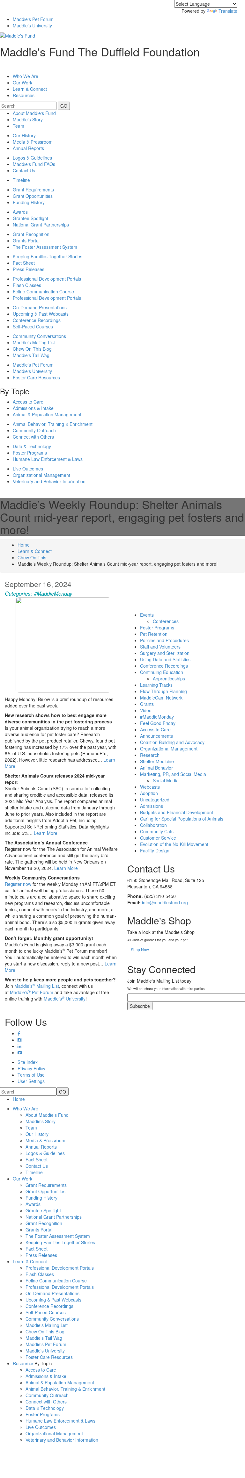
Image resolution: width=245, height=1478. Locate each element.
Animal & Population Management (47, 414)
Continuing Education (161, 672)
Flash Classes (27, 285)
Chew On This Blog (32, 349)
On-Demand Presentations (40, 307)
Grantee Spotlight (30, 218)
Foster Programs (30, 452)
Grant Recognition (31, 234)
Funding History (29, 202)
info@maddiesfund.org (165, 902)
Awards (20, 212)
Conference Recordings (37, 320)
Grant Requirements (33, 189)
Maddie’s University (64, 998)
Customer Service (158, 838)
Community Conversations (39, 336)
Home (24, 545)
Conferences (166, 621)
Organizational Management (41, 475)
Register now (18, 884)
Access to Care (28, 401)
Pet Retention (153, 634)
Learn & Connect (35, 551)
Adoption (149, 793)
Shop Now (140, 949)
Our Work (22, 1178)
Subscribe (140, 1006)
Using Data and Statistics (165, 659)
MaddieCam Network (161, 697)
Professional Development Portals (47, 279)
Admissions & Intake (33, 408)
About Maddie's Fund (34, 113)
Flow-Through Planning (163, 691)
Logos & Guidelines (32, 157)
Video (146, 710)
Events (147, 615)
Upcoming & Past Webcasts (41, 314)
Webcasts (150, 787)
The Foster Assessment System (45, 247)
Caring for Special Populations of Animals (181, 818)
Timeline (21, 180)
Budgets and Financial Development (176, 812)
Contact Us (24, 170)
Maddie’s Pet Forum (31, 992)
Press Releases (28, 269)
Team (18, 126)
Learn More (45, 833)
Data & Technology (32, 446)
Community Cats (157, 831)
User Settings (31, 1081)
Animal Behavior (156, 767)
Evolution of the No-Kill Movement (174, 844)
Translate (228, 11)
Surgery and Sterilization (164, 653)
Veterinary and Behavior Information (49, 481)
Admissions (151, 806)
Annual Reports (28, 148)
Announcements (156, 736)
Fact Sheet (24, 263)
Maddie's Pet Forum (33, 19)
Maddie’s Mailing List (36, 986)
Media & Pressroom (33, 142)
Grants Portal (26, 240)
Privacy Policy (31, 1068)
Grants (147, 704)
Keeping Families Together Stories (47, 256)
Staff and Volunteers (160, 646)
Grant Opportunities (33, 196)
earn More (67, 868)
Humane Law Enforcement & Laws (48, 459)
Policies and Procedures (164, 640)
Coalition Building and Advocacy (172, 742)
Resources (23, 95)
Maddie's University (32, 25)
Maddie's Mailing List (34, 342)
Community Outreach (34, 430)
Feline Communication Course (43, 291)
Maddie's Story (28, 119)
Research (150, 755)
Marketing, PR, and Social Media (173, 774)
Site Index (28, 1062)
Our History (24, 135)
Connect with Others (33, 437)
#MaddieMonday (53, 593)
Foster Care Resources (36, 377)
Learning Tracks (156, 685)
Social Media (166, 780)
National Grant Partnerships (41, 224)
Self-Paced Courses (33, 326)
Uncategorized (154, 799)
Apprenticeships (169, 678)
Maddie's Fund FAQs (34, 164)
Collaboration (153, 825)
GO (63, 106)
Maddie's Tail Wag (31, 355)
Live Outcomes (28, 468)
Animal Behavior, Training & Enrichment (53, 424)
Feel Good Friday (157, 723)
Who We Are (25, 76)
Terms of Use (31, 1075)
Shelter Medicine (157, 761)
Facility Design (154, 850)
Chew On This (32, 557)
